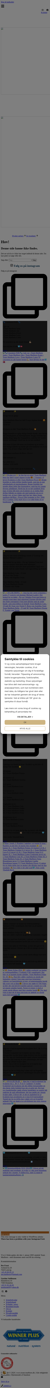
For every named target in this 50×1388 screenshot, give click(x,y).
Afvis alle (25, 728)
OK (25, 722)
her (30, 711)
